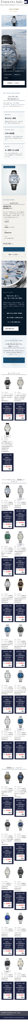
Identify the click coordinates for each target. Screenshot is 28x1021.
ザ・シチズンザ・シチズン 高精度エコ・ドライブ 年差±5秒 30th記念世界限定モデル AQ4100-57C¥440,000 (20, 559)
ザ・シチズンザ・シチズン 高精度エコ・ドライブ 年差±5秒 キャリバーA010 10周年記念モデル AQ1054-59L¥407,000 (20, 800)
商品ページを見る (13, 254)
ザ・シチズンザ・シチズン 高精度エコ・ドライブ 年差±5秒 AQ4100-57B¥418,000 (20, 513)
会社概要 (3, 1012)
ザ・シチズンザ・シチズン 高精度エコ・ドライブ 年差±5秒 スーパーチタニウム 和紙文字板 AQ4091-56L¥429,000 (20, 698)
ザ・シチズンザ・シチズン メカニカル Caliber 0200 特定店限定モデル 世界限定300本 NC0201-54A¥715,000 (20, 405)
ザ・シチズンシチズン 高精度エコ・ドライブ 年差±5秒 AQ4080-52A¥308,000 (7, 894)
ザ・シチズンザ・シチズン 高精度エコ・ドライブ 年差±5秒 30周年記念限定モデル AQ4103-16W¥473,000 (20, 607)
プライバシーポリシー (6, 1014)
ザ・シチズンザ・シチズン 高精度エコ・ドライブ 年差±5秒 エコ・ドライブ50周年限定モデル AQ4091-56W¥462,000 (7, 560)
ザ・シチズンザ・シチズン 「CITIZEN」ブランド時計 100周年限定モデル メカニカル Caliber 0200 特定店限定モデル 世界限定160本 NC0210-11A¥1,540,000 (7, 453)
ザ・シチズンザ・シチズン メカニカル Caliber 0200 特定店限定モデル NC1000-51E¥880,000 (7, 405)
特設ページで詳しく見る (13, 249)
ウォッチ (6, 4)
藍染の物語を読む (10, 328)
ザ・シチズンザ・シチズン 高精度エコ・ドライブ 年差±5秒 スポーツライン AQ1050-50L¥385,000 (7, 940)
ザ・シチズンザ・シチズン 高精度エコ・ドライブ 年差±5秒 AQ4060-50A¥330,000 (20, 985)
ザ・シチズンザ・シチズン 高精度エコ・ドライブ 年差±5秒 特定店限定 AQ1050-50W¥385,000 (7, 799)
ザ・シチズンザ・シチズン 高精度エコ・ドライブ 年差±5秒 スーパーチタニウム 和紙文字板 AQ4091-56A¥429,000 (7, 698)
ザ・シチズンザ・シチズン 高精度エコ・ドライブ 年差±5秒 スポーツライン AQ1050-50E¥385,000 (20, 940)
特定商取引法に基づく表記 (13, 1012)
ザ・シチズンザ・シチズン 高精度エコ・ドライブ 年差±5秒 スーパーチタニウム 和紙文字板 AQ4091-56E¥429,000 (20, 652)
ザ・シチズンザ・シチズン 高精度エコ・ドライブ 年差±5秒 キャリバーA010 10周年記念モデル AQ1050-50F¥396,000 (7, 848)
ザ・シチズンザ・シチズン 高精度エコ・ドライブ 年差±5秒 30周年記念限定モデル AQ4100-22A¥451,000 (7, 607)
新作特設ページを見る (13, 83)
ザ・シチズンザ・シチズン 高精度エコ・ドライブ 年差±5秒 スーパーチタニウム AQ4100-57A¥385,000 (7, 744)
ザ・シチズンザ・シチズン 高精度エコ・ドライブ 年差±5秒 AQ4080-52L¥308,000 (20, 846)
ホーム (2, 4)
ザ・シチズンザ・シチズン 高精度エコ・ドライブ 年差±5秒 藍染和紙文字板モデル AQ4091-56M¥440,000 (7, 652)
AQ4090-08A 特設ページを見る (13, 360)
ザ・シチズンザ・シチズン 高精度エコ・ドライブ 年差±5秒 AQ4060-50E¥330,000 (7, 985)
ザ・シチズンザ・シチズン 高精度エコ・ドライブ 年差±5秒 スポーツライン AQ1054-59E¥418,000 (20, 894)
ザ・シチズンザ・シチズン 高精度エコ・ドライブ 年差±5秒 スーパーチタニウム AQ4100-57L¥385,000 (20, 744)
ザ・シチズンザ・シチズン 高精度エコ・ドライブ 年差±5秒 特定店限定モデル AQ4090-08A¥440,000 (7, 513)
